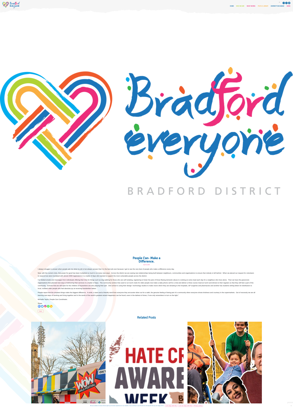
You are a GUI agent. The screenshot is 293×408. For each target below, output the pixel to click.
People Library (263, 6)
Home (232, 6)
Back (40, 311)
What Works (251, 6)
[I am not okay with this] (291, 405)
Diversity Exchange (277, 6)
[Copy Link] (51, 306)
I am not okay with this (185, 405)
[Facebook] (39, 306)
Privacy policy (198, 405)
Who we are (240, 6)
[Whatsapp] (48, 306)
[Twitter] (42, 306)
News (288, 6)
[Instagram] (45, 306)
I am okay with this (171, 405)
